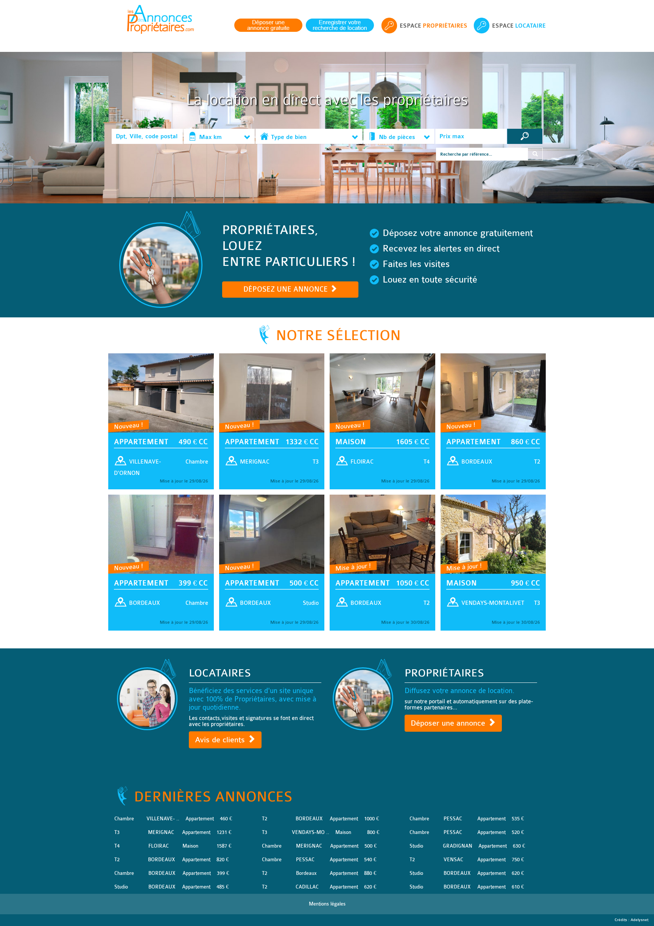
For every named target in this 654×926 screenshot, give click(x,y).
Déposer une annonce (449, 723)
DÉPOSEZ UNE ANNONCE (286, 289)
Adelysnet (639, 920)
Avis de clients (221, 739)
